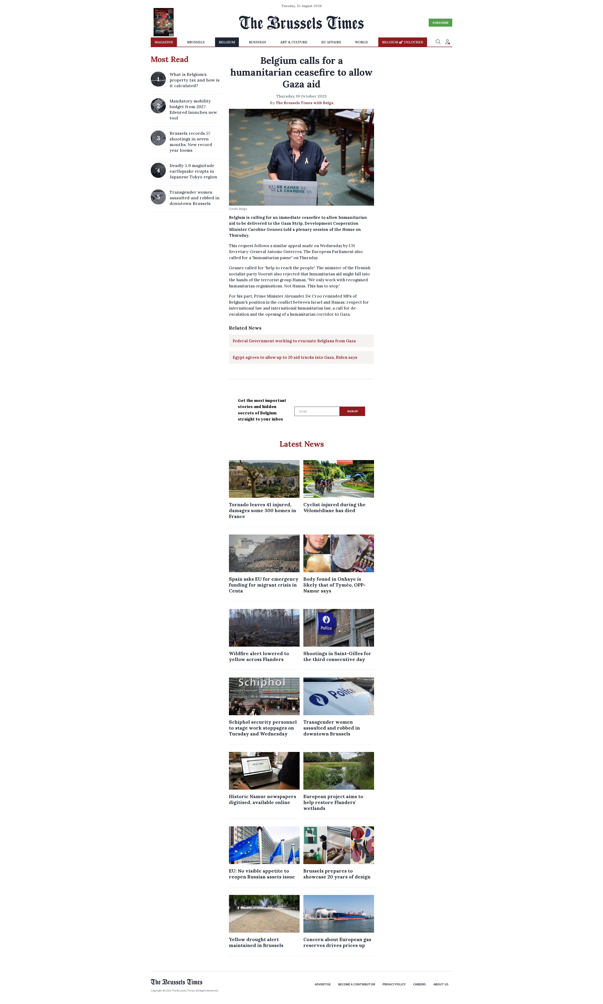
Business (257, 42)
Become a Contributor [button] (356, 984)
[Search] (438, 42)
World (361, 42)
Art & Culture (293, 42)
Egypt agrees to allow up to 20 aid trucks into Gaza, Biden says (295, 357)
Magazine (164, 42)
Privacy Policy (394, 984)
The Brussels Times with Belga (304, 102)
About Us (440, 984)
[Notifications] (447, 42)
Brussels (196, 42)
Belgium (227, 42)
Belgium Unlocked (402, 42)
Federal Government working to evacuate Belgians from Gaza (294, 340)
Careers (419, 984)
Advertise (323, 984)
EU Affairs (331, 42)
